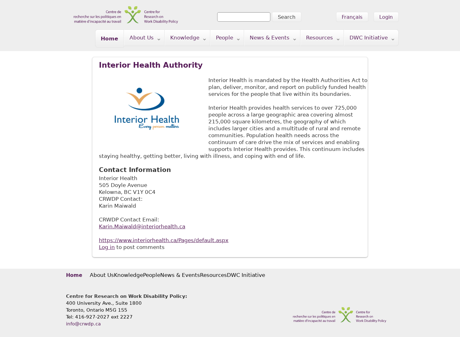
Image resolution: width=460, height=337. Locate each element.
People (222, 39)
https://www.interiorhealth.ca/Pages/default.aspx (163, 240)
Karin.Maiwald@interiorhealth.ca (142, 226)
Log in (107, 247)
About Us (139, 39)
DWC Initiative (366, 39)
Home (109, 38)
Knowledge (182, 39)
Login (386, 17)
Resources (317, 39)
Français (352, 17)
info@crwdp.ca (83, 324)
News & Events (266, 39)
